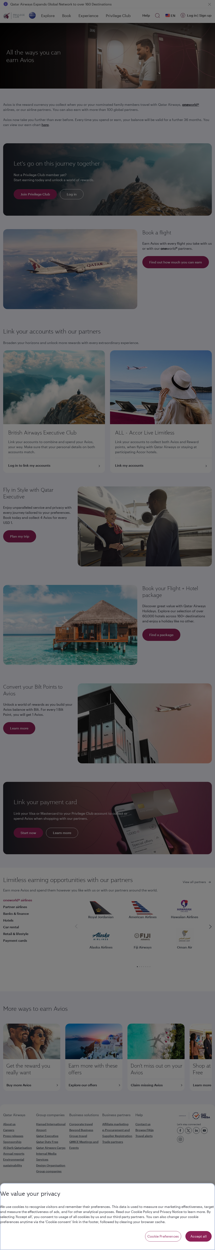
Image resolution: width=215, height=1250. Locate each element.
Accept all (198, 1236)
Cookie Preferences (163, 1236)
